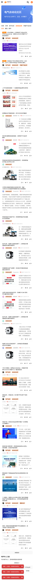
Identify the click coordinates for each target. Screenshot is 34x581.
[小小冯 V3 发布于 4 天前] (3, 38)
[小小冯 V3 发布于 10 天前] (3, 90)
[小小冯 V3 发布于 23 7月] (3, 372)
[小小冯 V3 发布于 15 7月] (3, 503)
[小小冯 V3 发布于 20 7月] (3, 450)
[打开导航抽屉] (1, 2)
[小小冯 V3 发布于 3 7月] (3, 65)
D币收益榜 (27, 567)
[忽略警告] (22, 566)
